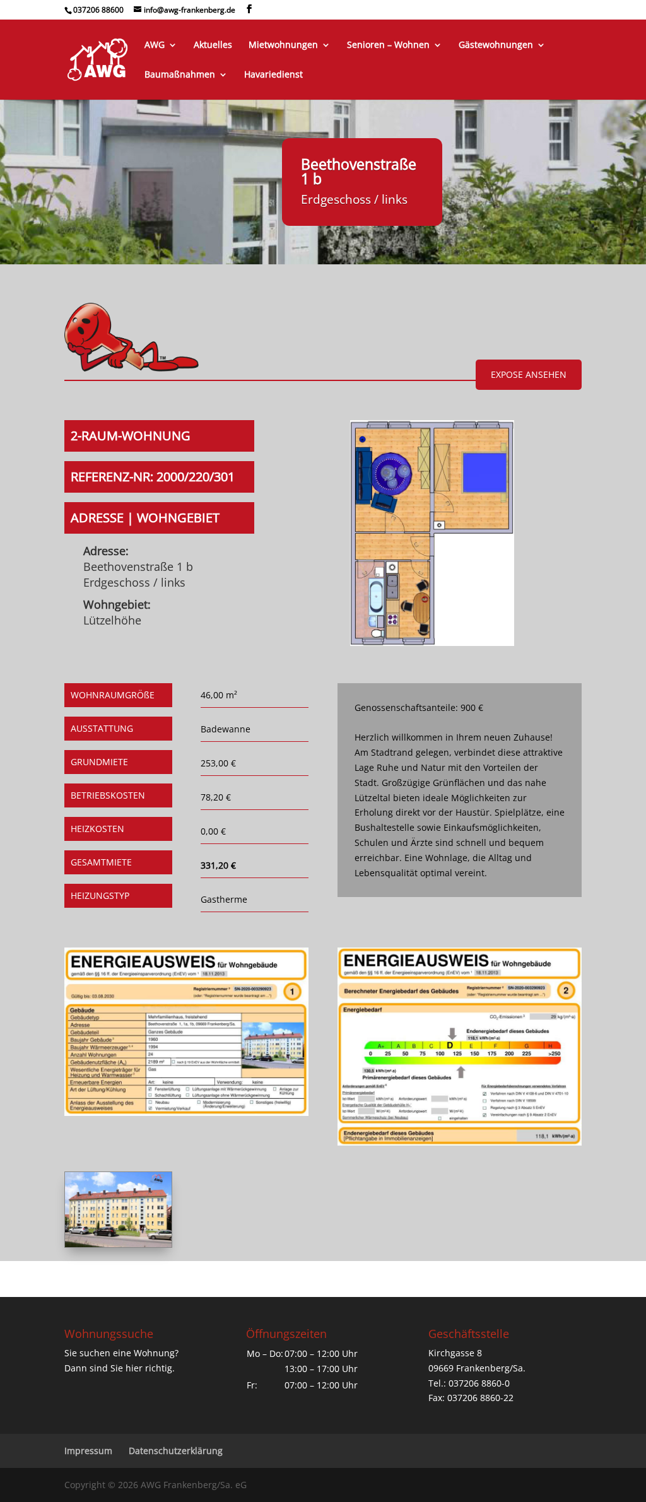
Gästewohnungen (496, 45)
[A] (118, 1244)
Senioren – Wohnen (388, 45)
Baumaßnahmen (179, 75)
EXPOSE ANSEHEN (529, 374)
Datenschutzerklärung (176, 1451)
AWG (154, 45)
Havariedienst (273, 75)
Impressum (88, 1451)
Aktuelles (213, 45)
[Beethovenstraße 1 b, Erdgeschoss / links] (432, 642)
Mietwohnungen (283, 45)
